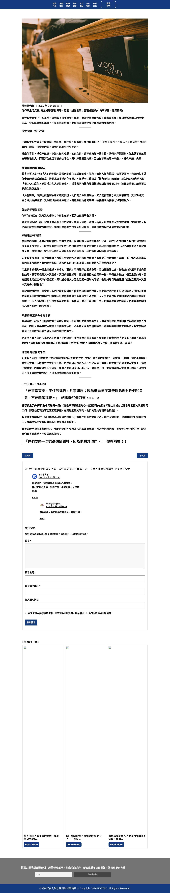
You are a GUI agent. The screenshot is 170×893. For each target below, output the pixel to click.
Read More (31, 844)
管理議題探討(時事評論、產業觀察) (103, 110)
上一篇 (27, 455)
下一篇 (142, 455)
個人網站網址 (31, 600)
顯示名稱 (30, 572)
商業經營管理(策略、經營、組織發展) (61, 110)
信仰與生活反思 (30, 110)
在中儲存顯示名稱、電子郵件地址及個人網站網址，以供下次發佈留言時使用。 (70, 613)
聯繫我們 (108, 4)
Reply (35, 497)
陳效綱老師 (51, 504)
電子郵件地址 (32, 586)
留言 (28, 541)
